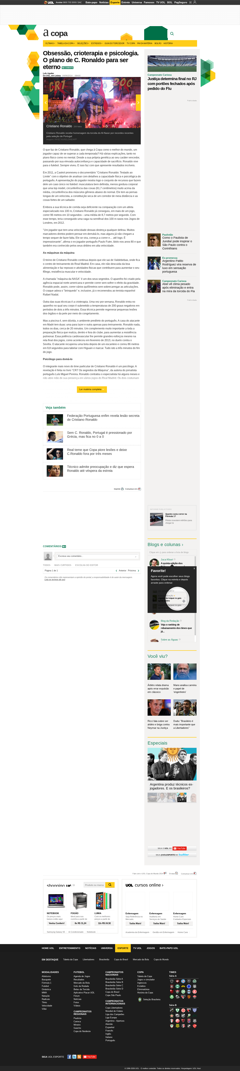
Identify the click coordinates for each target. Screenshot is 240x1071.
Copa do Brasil (121, 959)
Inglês (108, 1034)
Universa (137, 2)
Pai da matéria (144, 43)
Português (110, 1040)
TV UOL (160, 2)
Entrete (125, 2)
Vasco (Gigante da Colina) (189, 1026)
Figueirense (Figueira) (194, 986)
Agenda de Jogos (82, 976)
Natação (46, 996)
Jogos (151, 948)
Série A (172, 976)
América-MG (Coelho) (177, 1010)
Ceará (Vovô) (183, 1015)
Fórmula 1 (46, 983)
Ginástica (46, 989)
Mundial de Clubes (114, 1011)
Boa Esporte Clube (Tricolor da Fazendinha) (171, 1015)
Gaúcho (77, 1028)
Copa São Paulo (113, 995)
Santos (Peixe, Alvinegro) (177, 996)
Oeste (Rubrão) (183, 1020)
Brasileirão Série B (114, 982)
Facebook (69, 1057)
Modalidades (50, 972)
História (168, 43)
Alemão (109, 1024)
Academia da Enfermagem (137, 932)
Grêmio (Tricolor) (189, 991)
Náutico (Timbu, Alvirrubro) (177, 1020)
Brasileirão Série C (114, 985)
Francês (109, 1030)
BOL (169, 2)
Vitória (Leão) (194, 996)
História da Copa (145, 992)
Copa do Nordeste (82, 1031)
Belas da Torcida (81, 989)
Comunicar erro (131, 489)
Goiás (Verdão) (183, 991)
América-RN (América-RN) (183, 1010)
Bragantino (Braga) (177, 1015)
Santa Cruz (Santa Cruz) (183, 1026)
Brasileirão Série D (114, 988)
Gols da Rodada (81, 986)
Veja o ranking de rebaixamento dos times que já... (176, 628)
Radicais (46, 999)
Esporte (115, 2)
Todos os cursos (186, 886)
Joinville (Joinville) (171, 1020)
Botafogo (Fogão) (189, 981)
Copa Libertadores (114, 1008)
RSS (79, 1057)
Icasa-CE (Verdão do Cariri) (194, 1015)
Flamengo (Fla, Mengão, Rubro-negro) (171, 991)
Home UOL (48, 948)
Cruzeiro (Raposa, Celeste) (189, 986)
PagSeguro (180, 2)
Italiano (108, 1037)
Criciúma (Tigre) (183, 986)
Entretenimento (69, 948)
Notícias (104, 2)
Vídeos (77, 1005)
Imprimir (117, 489)
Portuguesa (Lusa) (171, 1026)
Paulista (77, 1018)
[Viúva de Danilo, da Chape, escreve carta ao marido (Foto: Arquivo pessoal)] (172, 801)
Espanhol (109, 1027)
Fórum (77, 996)
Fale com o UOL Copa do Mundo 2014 (148, 873)
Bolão (158, 43)
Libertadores (88, 959)
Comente (68, 68)
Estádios (96, 43)
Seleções (82, 43)
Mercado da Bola (141, 959)
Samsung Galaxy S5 (56, 932)
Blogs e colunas (164, 544)
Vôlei (44, 1009)
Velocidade (47, 1005)
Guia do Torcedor (114, 43)
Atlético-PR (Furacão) (177, 981)
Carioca (77, 1021)
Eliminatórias (143, 989)
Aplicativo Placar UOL (84, 992)
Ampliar (130, 81)
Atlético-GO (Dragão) (189, 1010)
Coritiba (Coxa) (177, 986)
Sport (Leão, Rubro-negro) (189, 996)
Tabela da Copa (65, 43)
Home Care (183, 932)
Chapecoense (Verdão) (194, 981)
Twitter (74, 1057)
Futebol (45, 986)
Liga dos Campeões (114, 1014)
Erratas (172, 873)
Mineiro (77, 1025)
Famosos (149, 2)
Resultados (79, 979)
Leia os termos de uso (55, 579)
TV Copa (131, 43)
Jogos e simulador (146, 979)
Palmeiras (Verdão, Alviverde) (171, 996)
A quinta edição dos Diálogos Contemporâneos (175, 565)
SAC (80, 2)
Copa (59, 33)
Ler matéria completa (90, 389)
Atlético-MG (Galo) (171, 981)
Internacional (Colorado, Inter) (194, 991)
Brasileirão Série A (114, 979)
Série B (172, 1005)
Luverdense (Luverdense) (189, 1015)
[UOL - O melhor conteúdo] (48, 3)
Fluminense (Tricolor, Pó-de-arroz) (177, 991)
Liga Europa (111, 1017)
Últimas (49, 43)
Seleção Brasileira (151, 999)
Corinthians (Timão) (171, 986)
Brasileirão (104, 959)
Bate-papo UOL (169, 948)
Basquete (46, 979)
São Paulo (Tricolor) (183, 996)
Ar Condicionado (75, 932)
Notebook (91, 932)
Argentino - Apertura (114, 1021)
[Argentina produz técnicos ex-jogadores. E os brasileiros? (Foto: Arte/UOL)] (181, 801)
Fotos (76, 1002)
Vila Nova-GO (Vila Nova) (194, 1026)
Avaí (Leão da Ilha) (194, 1010)
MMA (44, 992)
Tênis (44, 1002)
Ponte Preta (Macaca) (194, 1020)
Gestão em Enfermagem (163, 932)
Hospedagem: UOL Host (191, 1068)
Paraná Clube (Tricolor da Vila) (189, 1020)
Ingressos (142, 983)
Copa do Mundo (161, 959)
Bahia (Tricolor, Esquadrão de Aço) (183, 981)
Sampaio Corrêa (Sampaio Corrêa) (177, 1026)
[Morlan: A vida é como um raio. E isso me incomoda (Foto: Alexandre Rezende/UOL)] (191, 801)
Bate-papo (91, 2)
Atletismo (46, 976)
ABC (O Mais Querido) (171, 1010)
